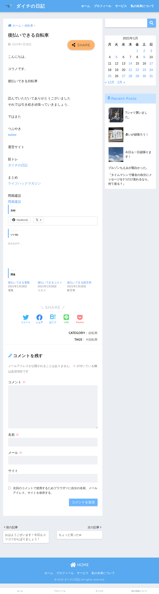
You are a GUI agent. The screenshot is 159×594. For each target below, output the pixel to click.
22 (137, 70)
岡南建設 (14, 202)
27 (123, 76)
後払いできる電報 (19, 282)
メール (15, 453)
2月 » (121, 82)
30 (144, 76)
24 (151, 70)
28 (130, 76)
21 (130, 70)
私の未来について (142, 6)
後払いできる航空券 (79, 282)
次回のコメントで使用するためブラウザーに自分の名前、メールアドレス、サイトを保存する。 (55, 490)
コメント (17, 382)
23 (144, 70)
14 (130, 63)
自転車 (93, 333)
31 (151, 76)
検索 (151, 23)
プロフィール (102, 6)
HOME (82, 564)
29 (137, 76)
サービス (121, 6)
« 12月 (109, 82)
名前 (13, 435)
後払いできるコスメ (50, 282)
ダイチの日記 (30, 6)
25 (109, 76)
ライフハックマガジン (24, 183)
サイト (13, 471)
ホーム (85, 6)
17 (151, 63)
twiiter (12, 135)
